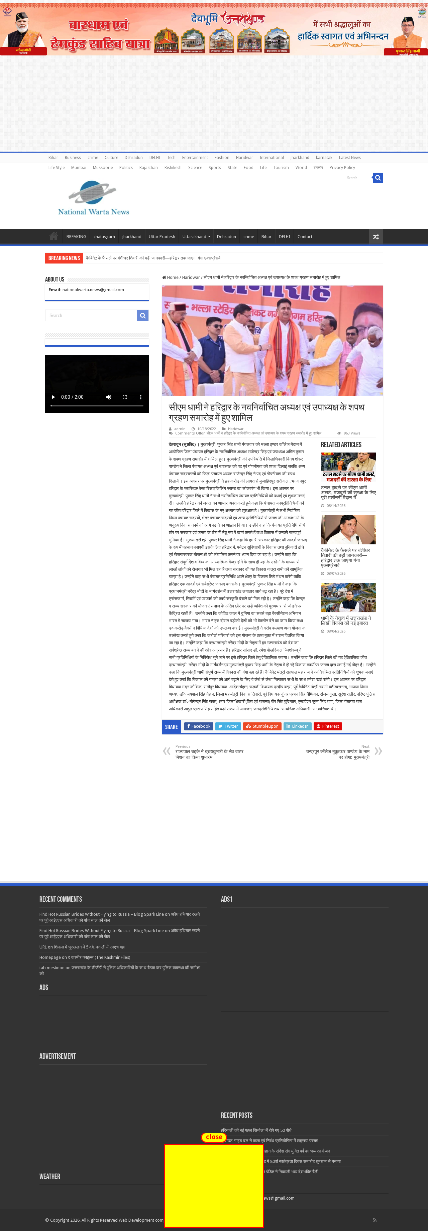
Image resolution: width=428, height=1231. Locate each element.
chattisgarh (104, 236)
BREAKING (76, 236)
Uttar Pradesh (162, 236)
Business (73, 157)
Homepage (50, 957)
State (232, 167)
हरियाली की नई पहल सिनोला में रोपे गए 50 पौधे (256, 1130)
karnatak (324, 157)
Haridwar (244, 157)
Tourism (281, 167)
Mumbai (78, 167)
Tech (171, 157)
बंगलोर (318, 167)
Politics (126, 167)
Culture (111, 157)
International (272, 157)
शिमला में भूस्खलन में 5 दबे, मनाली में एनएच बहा (89, 946)
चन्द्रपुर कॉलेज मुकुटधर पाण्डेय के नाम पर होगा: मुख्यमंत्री (337, 752)
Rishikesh (173, 167)
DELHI (154, 157)
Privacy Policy (342, 167)
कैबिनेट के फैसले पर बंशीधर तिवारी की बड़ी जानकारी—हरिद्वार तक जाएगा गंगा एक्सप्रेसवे (345, 557)
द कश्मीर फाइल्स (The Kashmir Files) (99, 957)
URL (43, 946)
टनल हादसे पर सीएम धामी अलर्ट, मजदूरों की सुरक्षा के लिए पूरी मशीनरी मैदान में (348, 492)
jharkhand (300, 157)
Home (54, 236)
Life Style (56, 167)
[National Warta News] (93, 197)
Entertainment (195, 157)
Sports (215, 167)
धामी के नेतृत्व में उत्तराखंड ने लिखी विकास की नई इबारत (346, 620)
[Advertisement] (214, 830)
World (301, 167)
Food (248, 167)
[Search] (378, 178)
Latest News (350, 157)
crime (93, 157)
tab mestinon (52, 967)
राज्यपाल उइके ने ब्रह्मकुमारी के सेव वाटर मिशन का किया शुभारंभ (209, 752)
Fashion (222, 157)
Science (195, 167)
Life (263, 167)
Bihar (53, 157)
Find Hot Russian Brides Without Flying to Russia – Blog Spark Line (101, 914)
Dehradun (134, 157)
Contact (305, 236)
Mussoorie (103, 167)
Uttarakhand (194, 236)
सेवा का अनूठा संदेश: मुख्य (105, 257)
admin (180, 429)
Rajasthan (148, 167)
